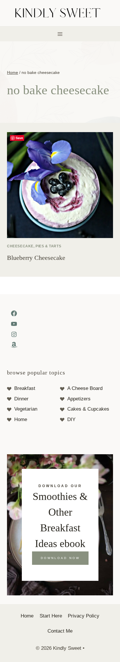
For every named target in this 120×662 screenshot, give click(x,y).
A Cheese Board (85, 388)
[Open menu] (60, 33)
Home (20, 419)
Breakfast (24, 388)
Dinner (21, 399)
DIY (71, 419)
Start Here (51, 616)
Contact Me (60, 631)
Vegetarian (25, 409)
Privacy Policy (83, 616)
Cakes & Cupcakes (88, 409)
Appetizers (79, 399)
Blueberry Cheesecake (36, 257)
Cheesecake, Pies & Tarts (34, 246)
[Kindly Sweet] (60, 13)
